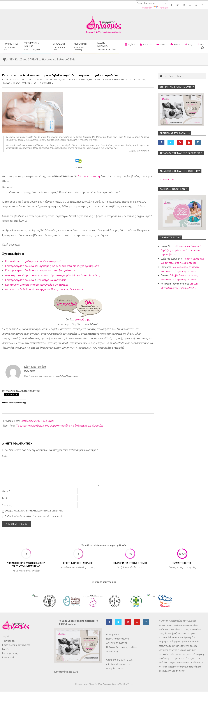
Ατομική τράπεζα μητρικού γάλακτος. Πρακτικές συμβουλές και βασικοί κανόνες (52, 275)
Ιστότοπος (7, 505)
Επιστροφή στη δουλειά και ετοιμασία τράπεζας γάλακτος (40, 270)
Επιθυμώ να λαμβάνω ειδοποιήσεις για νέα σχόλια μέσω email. (34, 510)
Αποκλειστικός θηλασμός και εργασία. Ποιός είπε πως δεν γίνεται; (44, 289)
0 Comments (46, 82)
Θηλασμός (54, 79)
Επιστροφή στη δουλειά (101, 79)
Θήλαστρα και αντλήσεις (51, 280)
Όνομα (6, 491)
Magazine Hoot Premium (100, 684)
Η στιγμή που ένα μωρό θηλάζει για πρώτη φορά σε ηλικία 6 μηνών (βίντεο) (181, 250)
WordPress (127, 684)
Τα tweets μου (166, 179)
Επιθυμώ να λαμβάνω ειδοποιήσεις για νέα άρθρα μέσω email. (34, 516)
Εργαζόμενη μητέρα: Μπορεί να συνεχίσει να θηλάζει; (36, 284)
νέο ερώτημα (82, 319)
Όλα (63, 79)
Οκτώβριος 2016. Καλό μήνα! (37, 421)
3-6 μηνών (83, 79)
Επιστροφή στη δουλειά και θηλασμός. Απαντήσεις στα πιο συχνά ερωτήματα (52, 266)
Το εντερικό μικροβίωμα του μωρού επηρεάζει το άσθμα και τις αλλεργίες (59, 425)
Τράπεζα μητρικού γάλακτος (16, 82)
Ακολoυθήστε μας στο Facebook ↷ (181, 153)
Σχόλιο (5, 456)
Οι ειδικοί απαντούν (135, 79)
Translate (163, 7)
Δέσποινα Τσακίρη (89, 176)
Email (5, 498)
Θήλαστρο (119, 79)
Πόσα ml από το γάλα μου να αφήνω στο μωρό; (33, 261)
